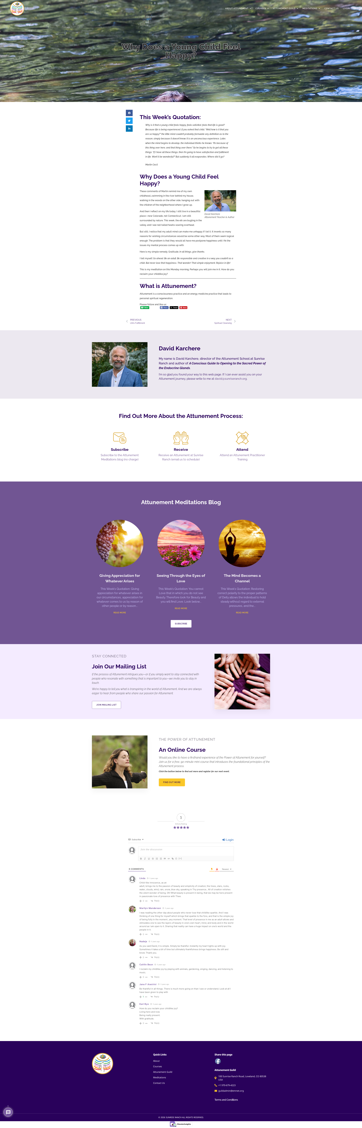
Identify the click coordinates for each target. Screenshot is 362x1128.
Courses (261, 8)
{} (176, 858)
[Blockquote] (165, 858)
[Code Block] (169, 858)
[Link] (173, 858)
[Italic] (145, 858)
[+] (180, 858)
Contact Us (331, 8)
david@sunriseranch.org (231, 378)
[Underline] (149, 858)
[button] (129, 113)
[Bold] (141, 858)
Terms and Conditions (226, 1099)
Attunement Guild (284, 8)
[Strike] (153, 858)
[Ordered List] (157, 858)
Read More (120, 613)
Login (346, 8)
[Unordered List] (161, 858)
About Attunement (236, 8)
